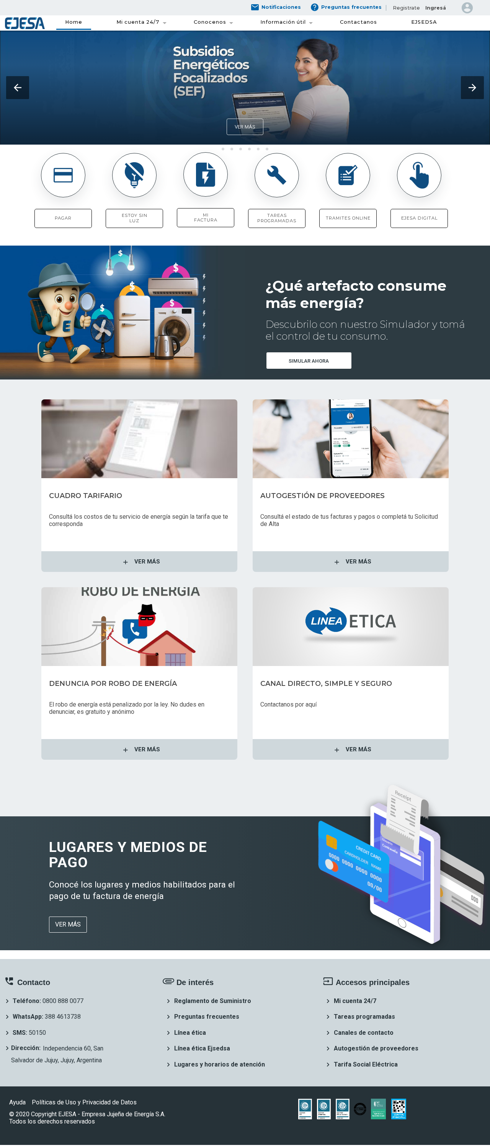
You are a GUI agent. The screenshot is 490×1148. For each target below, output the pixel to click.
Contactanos (358, 22)
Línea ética (190, 1032)
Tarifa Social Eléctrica (366, 1064)
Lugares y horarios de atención (219, 1064)
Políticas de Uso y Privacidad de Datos (85, 1102)
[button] (17, 87)
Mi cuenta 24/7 (137, 22)
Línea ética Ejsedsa (202, 1048)
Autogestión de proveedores (376, 1048)
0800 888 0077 (62, 1001)
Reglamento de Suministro (212, 1001)
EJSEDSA (424, 22)
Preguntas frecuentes (206, 1016)
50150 (37, 1032)
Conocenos (210, 22)
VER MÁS (245, 127)
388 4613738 (63, 1016)
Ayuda (17, 1102)
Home (73, 22)
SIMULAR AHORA (309, 361)
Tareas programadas (364, 1016)
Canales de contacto (364, 1032)
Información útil (283, 22)
